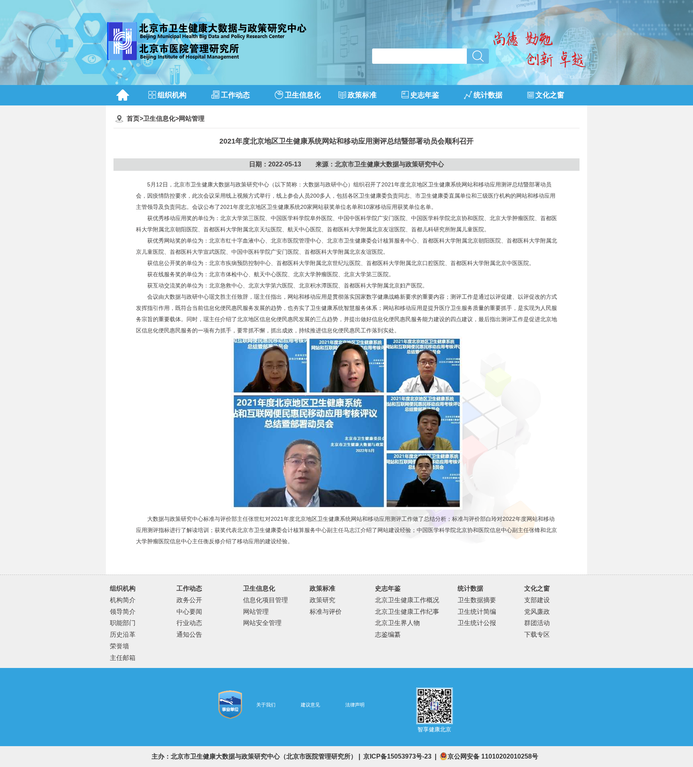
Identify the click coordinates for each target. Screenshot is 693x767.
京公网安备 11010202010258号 (493, 756)
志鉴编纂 (388, 634)
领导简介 (123, 611)
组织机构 (123, 588)
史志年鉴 (388, 588)
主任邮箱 (123, 657)
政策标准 (322, 588)
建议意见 (310, 705)
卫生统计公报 (477, 622)
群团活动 (537, 622)
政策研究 (322, 600)
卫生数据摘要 (477, 600)
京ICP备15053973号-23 (398, 756)
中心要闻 (189, 611)
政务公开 (189, 600)
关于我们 (266, 705)
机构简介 (123, 600)
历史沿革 (123, 634)
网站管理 (192, 118)
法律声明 (355, 705)
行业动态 (189, 622)
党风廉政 (537, 611)
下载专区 (537, 634)
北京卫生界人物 (397, 622)
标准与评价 (326, 611)
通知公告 (189, 634)
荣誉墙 (119, 646)
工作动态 (189, 588)
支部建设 (537, 600)
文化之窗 (537, 588)
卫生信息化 (159, 118)
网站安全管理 (262, 622)
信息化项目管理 (265, 600)
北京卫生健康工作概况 (407, 600)
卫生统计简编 (477, 611)
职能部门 (123, 622)
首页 (133, 118)
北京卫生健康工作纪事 (407, 611)
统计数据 (470, 588)
